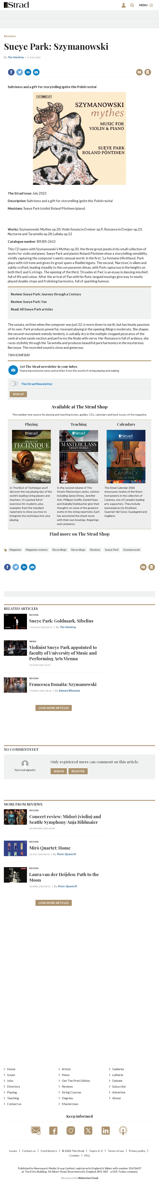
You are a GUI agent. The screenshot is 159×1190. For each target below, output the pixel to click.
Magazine (15, 549)
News (32, 641)
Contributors (49, 1150)
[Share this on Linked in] (27, 72)
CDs (91, 414)
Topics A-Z (96, 1150)
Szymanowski (131, 549)
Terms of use (116, 1150)
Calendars (126, 424)
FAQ (87, 1155)
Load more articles (54, 708)
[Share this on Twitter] (19, 72)
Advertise (118, 1092)
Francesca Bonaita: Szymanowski (63, 684)
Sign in (99, 63)
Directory (13, 1086)
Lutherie (117, 1075)
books (75, 414)
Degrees (67, 1098)
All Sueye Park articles (36, 309)
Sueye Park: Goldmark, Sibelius (61, 621)
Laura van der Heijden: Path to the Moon (64, 877)
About (116, 1098)
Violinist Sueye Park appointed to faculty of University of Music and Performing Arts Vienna (63, 652)
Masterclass (70, 1104)
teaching (65, 414)
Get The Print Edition (76, 1080)
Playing (31, 424)
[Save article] (147, 72)
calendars (101, 414)
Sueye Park (112, 549)
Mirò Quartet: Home (50, 848)
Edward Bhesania (69, 690)
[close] (151, 63)
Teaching (79, 424)
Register (78, 771)
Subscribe (119, 1086)
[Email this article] (36, 72)
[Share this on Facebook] (11, 72)
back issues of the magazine (129, 414)
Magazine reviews (37, 549)
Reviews (10, 36)
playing (50, 414)
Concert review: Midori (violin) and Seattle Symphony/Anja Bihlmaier (65, 819)
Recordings (59, 549)
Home (11, 1069)
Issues (11, 1075)
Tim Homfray (16, 57)
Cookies (74, 1155)
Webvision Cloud (88, 1178)
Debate (117, 1080)
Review (34, 615)
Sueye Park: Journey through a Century (51, 294)
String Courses (71, 1092)
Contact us (14, 1104)
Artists (66, 1069)
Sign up (18, 394)
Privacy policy (137, 1150)
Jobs (10, 1080)
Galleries (118, 1069)
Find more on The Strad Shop (80, 534)
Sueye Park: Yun (34, 302)
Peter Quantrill (66, 854)
